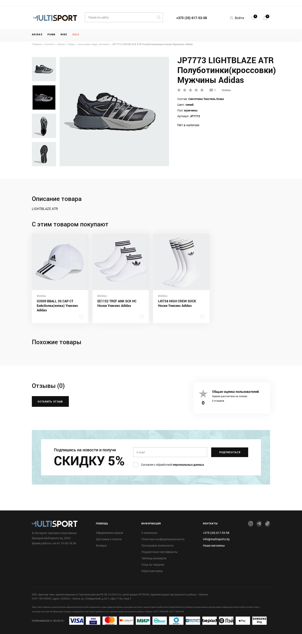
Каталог (49, 44)
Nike (64, 34)
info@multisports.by (216, 539)
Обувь (71, 44)
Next (44, 163)
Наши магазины (214, 545)
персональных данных (188, 465)
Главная (37, 44)
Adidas (37, 34)
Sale (75, 34)
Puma (51, 34)
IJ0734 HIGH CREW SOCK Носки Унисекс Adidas (177, 303)
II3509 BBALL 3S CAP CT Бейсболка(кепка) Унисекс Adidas (57, 305)
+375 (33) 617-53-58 (191, 18)
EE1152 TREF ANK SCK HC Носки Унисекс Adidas (116, 303)
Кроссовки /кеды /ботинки (93, 44)
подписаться (230, 452)
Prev (44, 59)
